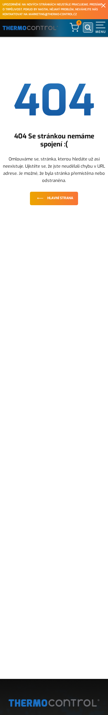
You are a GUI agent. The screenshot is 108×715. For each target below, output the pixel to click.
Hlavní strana (60, 198)
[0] (74, 27)
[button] (100, 27)
